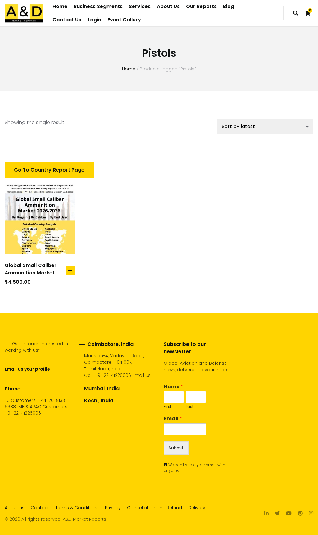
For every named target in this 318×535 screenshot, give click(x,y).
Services (140, 6)
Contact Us (66, 19)
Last (189, 406)
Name (173, 387)
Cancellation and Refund (154, 508)
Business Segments (98, 6)
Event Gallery (124, 19)
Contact (40, 508)
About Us (168, 6)
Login (94, 19)
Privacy (113, 508)
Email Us (141, 375)
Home (59, 6)
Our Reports (201, 6)
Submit (176, 448)
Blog (228, 6)
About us (15, 508)
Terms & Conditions (77, 508)
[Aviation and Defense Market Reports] (24, 13)
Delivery (196, 508)
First (167, 406)
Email (173, 419)
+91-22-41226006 (113, 375)
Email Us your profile (27, 369)
